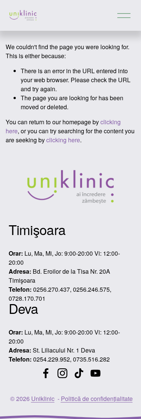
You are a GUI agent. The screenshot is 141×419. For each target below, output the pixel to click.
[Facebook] (46, 373)
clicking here (63, 140)
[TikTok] (79, 373)
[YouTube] (95, 373)
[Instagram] (62, 373)
